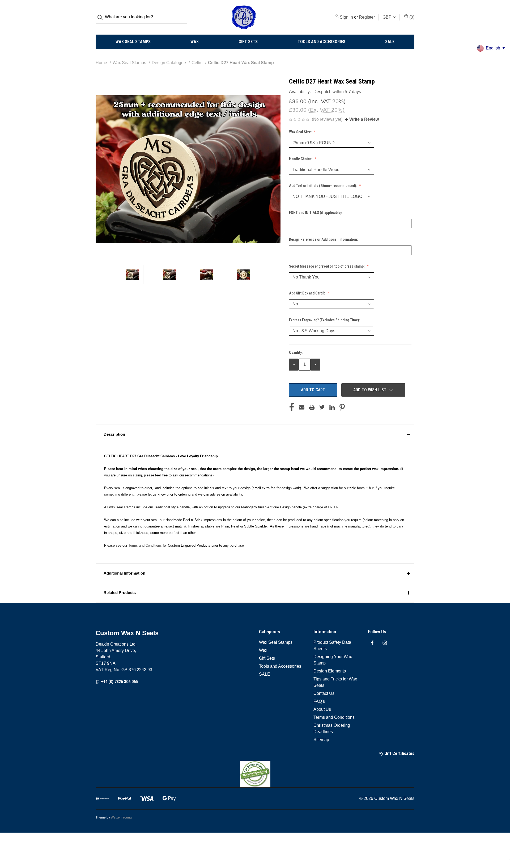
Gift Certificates (398, 753)
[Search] (102, 17)
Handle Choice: (301, 159)
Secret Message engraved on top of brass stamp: (327, 266)
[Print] (311, 407)
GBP (387, 17)
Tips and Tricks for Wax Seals (335, 682)
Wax (194, 41)
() (411, 17)
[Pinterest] (342, 407)
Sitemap (321, 739)
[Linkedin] (332, 407)
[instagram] (384, 643)
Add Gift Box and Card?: (307, 293)
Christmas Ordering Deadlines (331, 728)
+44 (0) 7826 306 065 (119, 681)
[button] (255, 434)
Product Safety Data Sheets (332, 645)
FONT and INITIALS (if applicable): (316, 212)
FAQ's (319, 701)
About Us (322, 709)
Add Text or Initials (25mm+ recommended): (323, 186)
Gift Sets (248, 41)
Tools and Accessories (321, 41)
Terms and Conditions (145, 545)
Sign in (346, 17)
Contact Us (323, 693)
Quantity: (296, 352)
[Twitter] (322, 407)
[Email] (301, 407)
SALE (389, 41)
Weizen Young (121, 817)
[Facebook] (291, 407)
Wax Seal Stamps (133, 41)
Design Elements (329, 671)
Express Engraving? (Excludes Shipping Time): (324, 320)
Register (367, 17)
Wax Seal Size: (300, 132)
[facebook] (372, 643)
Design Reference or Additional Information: (324, 239)
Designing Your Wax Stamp (332, 659)
